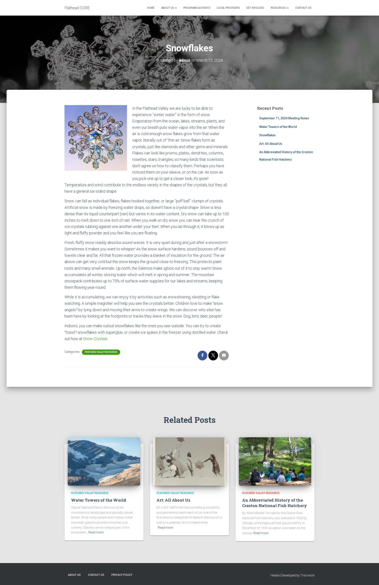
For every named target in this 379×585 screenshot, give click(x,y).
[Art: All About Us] (189, 461)
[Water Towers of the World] (104, 461)
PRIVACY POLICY (121, 574)
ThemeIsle (307, 575)
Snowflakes (267, 135)
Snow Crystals (94, 338)
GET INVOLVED (255, 7)
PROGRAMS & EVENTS (196, 7)
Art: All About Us (270, 143)
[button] (176, 7)
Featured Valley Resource (101, 352)
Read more (96, 532)
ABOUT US (168, 7)
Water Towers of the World (278, 127)
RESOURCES (278, 7)
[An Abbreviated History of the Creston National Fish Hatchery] (275, 461)
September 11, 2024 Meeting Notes (284, 118)
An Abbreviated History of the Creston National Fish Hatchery (274, 502)
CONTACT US (303, 7)
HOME (151, 7)
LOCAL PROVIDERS (228, 7)
